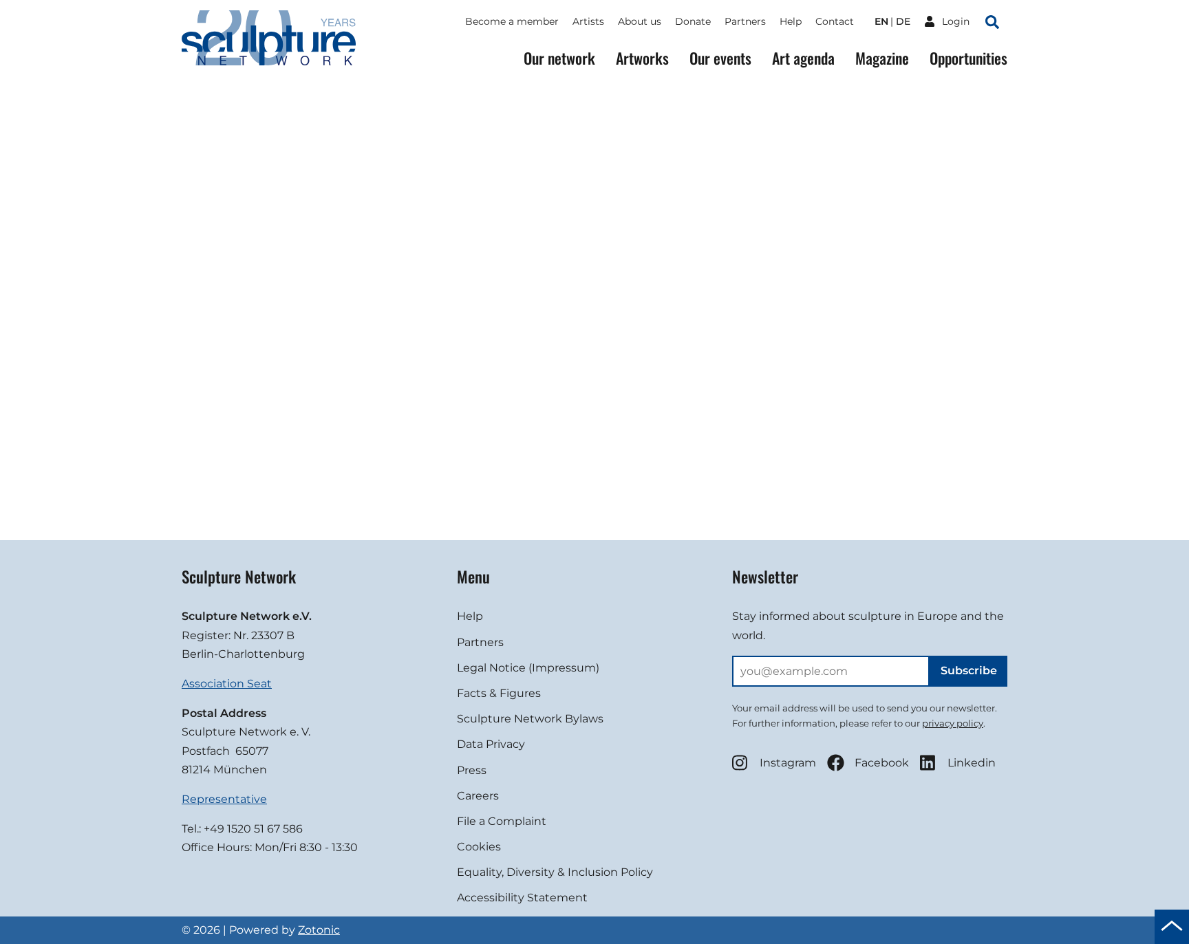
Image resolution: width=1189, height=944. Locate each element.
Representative (224, 799)
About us (639, 21)
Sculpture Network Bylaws (530, 718)
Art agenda (803, 58)
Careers (478, 795)
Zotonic (319, 929)
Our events (720, 58)
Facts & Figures (499, 693)
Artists (588, 21)
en (881, 21)
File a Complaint (501, 821)
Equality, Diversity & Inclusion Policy (555, 872)
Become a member (512, 21)
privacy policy (952, 723)
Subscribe (969, 670)
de (903, 21)
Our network (559, 58)
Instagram (788, 762)
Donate (693, 21)
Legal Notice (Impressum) (528, 667)
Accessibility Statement (522, 897)
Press (471, 770)
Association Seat (227, 683)
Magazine (882, 58)
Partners (745, 21)
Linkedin (971, 762)
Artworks (642, 58)
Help (791, 21)
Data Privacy (491, 744)
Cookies (479, 846)
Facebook (882, 762)
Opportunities (968, 58)
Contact (834, 21)
